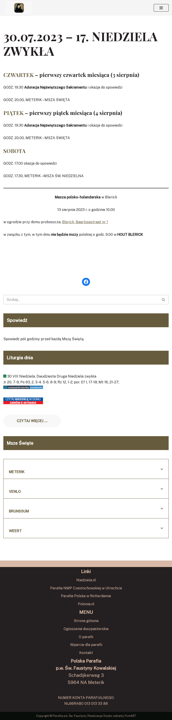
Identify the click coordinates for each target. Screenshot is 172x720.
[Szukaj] (164, 299)
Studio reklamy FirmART (119, 716)
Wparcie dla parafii (86, 645)
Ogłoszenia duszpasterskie (86, 629)
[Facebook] (86, 282)
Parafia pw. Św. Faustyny (69, 716)
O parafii (86, 637)
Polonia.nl (86, 604)
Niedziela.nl (86, 580)
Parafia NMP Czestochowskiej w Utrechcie (86, 588)
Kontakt (86, 653)
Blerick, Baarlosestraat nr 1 (85, 222)
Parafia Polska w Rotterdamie (86, 596)
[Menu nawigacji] (161, 8)
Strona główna (86, 621)
